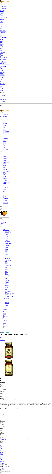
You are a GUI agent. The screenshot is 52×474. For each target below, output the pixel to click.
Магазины (1, 456)
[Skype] (7, 332)
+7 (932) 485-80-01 (2, 91)
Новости (1, 451)
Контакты (1, 454)
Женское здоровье (2, 388)
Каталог (4, 229)
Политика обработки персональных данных (3, 470)
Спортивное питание (7, 231)
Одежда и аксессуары (7, 299)
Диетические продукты (8, 291)
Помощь (1, 459)
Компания (4, 319)
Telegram (3, 468)
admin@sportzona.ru (3, 99)
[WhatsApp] (6, 332)
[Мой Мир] (2, 332)
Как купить (4, 314)
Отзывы (1, 453)
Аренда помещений (2, 458)
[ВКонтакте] (0, 332)
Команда (1, 452)
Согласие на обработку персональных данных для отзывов (5, 471)
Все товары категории (3, 439)
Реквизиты (1, 457)
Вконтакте (3, 101)
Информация (2, 455)
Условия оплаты (2, 461)
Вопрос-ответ (2, 463)
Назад (6, 244)
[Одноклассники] (1, 332)
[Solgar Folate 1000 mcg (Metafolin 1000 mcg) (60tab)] (8, 376)
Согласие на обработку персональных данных (11, 470)
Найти (1, 473)
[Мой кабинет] (0, 221)
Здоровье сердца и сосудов (8, 388)
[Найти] (1, 4)
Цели (1, 447)
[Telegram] (8, 332)
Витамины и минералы (8, 245)
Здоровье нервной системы (16, 388)
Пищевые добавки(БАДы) (8, 260)
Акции (1, 448)
